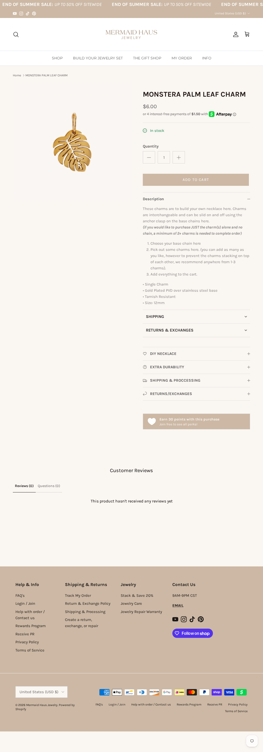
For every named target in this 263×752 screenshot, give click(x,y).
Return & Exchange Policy (87, 603)
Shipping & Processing (85, 611)
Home (17, 75)
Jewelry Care (131, 603)
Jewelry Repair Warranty (141, 611)
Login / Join (25, 603)
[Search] (16, 34)
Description (153, 199)
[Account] (235, 34)
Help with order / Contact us (151, 704)
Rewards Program (30, 625)
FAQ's (20, 595)
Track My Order (78, 595)
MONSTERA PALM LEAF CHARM (46, 75)
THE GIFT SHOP (147, 58)
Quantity (151, 146)
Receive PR (24, 634)
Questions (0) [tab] (49, 486)
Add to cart (196, 179)
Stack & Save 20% (137, 595)
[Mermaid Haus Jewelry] (131, 34)
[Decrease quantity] (149, 157)
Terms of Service (29, 650)
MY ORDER (182, 58)
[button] (196, 316)
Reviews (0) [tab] (24, 486)
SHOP (57, 58)
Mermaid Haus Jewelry (42, 705)
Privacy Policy (27, 642)
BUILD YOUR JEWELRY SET (98, 58)
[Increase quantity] (179, 157)
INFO (206, 58)
